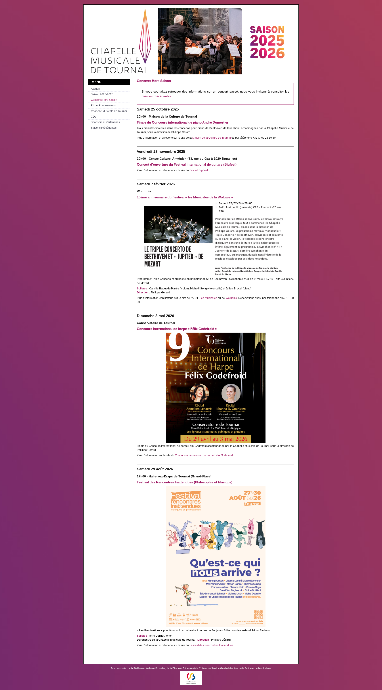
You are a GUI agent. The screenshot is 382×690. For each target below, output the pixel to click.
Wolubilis (231, 298)
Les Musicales (208, 298)
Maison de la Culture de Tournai (211, 137)
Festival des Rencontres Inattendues (211, 645)
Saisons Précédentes (156, 96)
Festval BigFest (198, 170)
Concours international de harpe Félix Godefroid (204, 455)
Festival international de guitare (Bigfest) (205, 164)
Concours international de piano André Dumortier (190, 122)
